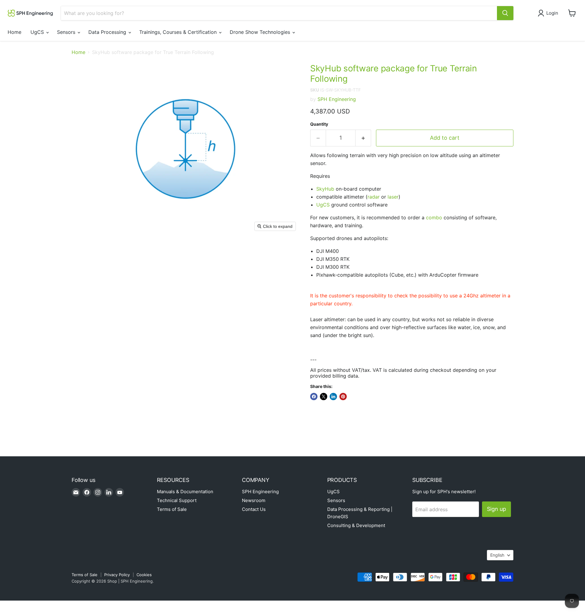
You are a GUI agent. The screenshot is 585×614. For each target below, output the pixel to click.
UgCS (37, 32)
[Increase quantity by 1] (363, 138)
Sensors (67, 32)
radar (373, 197)
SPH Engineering (336, 99)
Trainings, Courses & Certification (178, 32)
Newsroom (253, 500)
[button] (549, 13)
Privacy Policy (117, 574)
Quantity (319, 124)
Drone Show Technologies (261, 32)
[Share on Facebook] (313, 396)
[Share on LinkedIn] (333, 396)
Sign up (496, 509)
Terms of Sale (172, 509)
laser (393, 197)
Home (14, 32)
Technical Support (177, 500)
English (497, 555)
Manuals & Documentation (185, 491)
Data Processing (108, 32)
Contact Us (254, 509)
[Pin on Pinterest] (343, 396)
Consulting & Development (356, 525)
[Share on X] (323, 396)
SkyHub (325, 189)
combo (434, 217)
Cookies (144, 574)
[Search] (505, 13)
